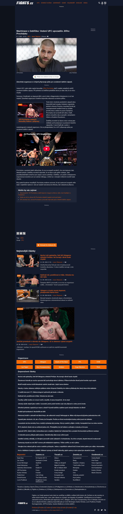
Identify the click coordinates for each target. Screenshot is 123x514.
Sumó (64, 3)
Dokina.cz (42, 489)
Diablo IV (39, 467)
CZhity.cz (50, 489)
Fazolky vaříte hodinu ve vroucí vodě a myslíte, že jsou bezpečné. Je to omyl (44, 400)
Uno (74, 472)
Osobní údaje (56, 507)
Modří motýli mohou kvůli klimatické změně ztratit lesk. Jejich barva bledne (43, 384)
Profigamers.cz (61, 487)
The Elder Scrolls (41, 477)
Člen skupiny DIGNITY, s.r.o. (56, 510)
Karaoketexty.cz (90, 487)
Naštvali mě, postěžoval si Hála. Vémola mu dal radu (35, 396)
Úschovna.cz (101, 487)
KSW (98, 362)
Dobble (75, 470)
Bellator (61, 367)
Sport (32, 487)
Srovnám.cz (70, 489)
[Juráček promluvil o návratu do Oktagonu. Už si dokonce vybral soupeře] (45, 323)
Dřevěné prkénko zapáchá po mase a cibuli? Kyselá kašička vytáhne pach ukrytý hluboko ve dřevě (51, 407)
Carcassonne (77, 458)
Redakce (42, 507)
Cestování (43, 487)
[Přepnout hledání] (99, 3)
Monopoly (76, 467)
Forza (37, 470)
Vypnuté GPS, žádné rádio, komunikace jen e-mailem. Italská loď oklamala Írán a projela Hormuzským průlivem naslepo (58, 431)
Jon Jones (20, 460)
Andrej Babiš (96, 458)
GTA (37, 465)
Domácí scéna (46, 3)
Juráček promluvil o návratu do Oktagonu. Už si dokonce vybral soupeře (44, 341)
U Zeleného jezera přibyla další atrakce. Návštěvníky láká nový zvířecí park (43, 435)
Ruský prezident (59, 470)
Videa (85, 3)
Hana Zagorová (97, 463)
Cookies (48, 507)
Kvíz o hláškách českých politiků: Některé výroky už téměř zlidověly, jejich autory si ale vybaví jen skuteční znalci (56, 450)
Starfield (38, 463)
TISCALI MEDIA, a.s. (44, 510)
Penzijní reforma (59, 477)
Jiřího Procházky (48, 88)
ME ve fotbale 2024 (60, 467)
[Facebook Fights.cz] (95, 510)
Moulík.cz (28, 489)
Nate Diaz (20, 458)
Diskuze (79, 3)
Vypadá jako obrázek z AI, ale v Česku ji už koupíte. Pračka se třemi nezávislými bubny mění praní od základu (55, 419)
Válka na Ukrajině (60, 463)
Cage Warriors (80, 367)
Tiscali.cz (20, 487)
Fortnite (38, 472)
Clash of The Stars (61, 362)
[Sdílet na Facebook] (17, 233)
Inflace (56, 458)
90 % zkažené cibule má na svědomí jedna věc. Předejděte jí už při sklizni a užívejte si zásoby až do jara (53, 427)
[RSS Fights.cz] (105, 510)
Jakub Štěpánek (57, 262)
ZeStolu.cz (70, 487)
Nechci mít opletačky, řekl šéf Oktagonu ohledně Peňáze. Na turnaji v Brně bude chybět (55, 257)
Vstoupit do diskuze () (47, 245)
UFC (38, 3)
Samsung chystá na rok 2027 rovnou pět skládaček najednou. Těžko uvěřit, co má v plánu (48, 442)
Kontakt (69, 507)
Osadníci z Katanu (79, 463)
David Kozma (21, 477)
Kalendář (71, 3)
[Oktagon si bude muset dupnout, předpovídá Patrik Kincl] (27, 296)
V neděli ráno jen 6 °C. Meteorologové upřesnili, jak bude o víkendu (40, 392)
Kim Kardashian (97, 467)
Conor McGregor (22, 463)
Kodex (64, 507)
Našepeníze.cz (59, 489)
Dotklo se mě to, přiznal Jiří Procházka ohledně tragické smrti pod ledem (40, 197)
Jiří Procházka (21, 470)
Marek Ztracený (96, 472)
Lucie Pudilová (22, 480)
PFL (80, 362)
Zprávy (27, 487)
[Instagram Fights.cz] (98, 510)
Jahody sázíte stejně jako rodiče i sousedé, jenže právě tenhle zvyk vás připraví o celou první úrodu (52, 404)
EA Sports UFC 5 (41, 458)
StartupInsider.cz (80, 489)
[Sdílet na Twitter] (21, 233)
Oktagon (43, 362)
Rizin (98, 367)
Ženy (37, 487)
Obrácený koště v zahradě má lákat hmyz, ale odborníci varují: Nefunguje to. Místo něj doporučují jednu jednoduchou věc (59, 415)
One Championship (43, 367)
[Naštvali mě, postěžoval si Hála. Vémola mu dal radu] (27, 280)
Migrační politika (59, 465)
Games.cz (51, 487)
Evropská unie (59, 475)
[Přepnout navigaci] (102, 3)
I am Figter (24, 367)
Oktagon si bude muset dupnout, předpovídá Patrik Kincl (53, 291)
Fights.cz (35, 489)
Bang (74, 460)
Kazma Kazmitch (97, 465)
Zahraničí (56, 3)
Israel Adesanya (22, 465)
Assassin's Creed (41, 460)
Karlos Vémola (22, 472)
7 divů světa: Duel (78, 465)
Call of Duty (39, 475)
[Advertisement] (46, 218)
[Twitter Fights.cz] (101, 510)
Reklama (35, 507)
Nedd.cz (21, 489)
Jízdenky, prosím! (78, 475)
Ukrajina (57, 460)
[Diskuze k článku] (47, 36)
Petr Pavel (95, 460)
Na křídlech (76, 480)
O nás (75, 507)
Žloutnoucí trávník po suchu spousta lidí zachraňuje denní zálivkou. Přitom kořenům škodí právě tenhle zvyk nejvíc (57, 380)
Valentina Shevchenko (24, 467)
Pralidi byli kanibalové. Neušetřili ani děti (31, 411)
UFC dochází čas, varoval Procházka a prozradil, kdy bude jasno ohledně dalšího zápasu (45, 199)
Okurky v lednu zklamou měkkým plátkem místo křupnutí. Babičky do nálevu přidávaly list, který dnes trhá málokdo (57, 388)
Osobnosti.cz (79, 487)
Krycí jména (76, 477)
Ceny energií (58, 472)
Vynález (57, 480)
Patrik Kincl (20, 475)
